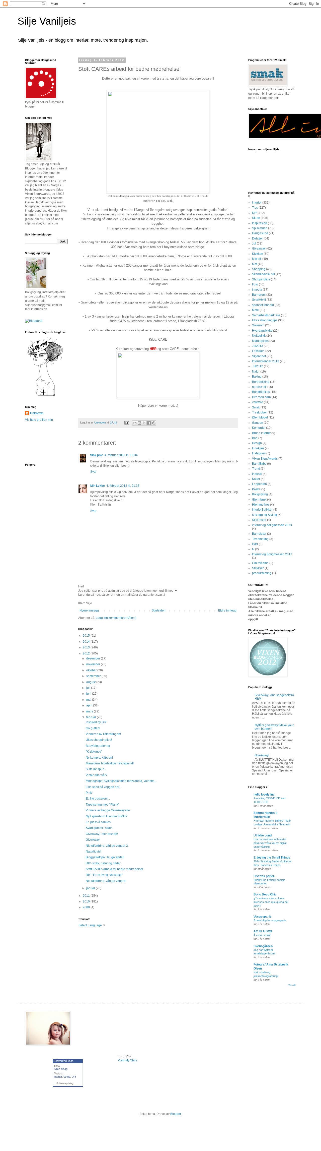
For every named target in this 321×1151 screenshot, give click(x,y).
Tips (255, 207)
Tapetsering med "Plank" (102, 804)
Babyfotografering (98, 746)
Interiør (257, 202)
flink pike (96, 455)
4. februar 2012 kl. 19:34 (121, 455)
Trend (256, 468)
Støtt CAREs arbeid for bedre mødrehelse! (114, 869)
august (91, 682)
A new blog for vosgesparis (270, 920)
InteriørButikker (262, 509)
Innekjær (258, 448)
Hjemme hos (260, 504)
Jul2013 (257, 346)
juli (88, 688)
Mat (254, 264)
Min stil (257, 259)
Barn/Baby (259, 463)
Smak (256, 407)
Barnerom (259, 294)
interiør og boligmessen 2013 (272, 525)
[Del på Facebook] (148, 423)
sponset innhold (263, 305)
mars (90, 711)
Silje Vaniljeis (47, 21)
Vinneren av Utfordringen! (103, 734)
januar (91, 888)
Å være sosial (262, 935)
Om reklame (260, 563)
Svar (93, 471)
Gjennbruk (259, 499)
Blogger (175, 1114)
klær (255, 544)
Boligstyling (260, 494)
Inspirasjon (259, 223)
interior (58, 1076)
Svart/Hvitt (259, 299)
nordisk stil (259, 387)
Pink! (89, 793)
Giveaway (259, 248)
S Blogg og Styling (264, 515)
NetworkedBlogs (63, 1060)
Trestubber (259, 412)
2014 (87, 641)
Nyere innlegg (89, 610)
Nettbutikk (259, 335)
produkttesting (261, 573)
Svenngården (263, 946)
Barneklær (259, 533)
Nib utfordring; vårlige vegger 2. (107, 845)
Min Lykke (97, 486)
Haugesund (260, 233)
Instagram (259, 453)
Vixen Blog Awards (265, 458)
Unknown (36, 413)
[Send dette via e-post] (134, 423)
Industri (257, 474)
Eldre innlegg (227, 610)
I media (257, 289)
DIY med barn (261, 397)
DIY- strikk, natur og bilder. (103, 863)
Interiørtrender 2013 (265, 361)
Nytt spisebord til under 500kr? (106, 816)
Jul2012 (257, 366)
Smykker (258, 568)
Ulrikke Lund (263, 835)
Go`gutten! (93, 728)
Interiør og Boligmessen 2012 (272, 554)
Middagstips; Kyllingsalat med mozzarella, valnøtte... (121, 781)
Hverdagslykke (262, 330)
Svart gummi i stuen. (99, 828)
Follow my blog (64, 1083)
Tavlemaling (260, 539)
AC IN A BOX (263, 931)
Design (257, 443)
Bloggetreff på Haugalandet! (105, 857)
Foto (255, 284)
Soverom (258, 325)
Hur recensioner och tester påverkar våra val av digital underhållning (270, 843)
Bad (255, 438)
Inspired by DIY (96, 722)
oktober (91, 670)
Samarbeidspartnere (266, 315)
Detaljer (257, 238)
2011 (87, 895)
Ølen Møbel (260, 417)
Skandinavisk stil (263, 274)
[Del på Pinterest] (153, 423)
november (93, 664)
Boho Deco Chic (265, 894)
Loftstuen (258, 351)
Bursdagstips (261, 392)
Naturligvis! (93, 851)
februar (91, 717)
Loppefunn (259, 484)
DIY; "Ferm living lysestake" (104, 875)
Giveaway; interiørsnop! (102, 834)
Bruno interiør (261, 433)
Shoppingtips (261, 279)
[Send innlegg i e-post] (126, 422)
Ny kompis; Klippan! (99, 757)
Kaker (256, 479)
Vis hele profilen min (39, 419)
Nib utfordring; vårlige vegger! (106, 881)
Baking (257, 376)
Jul (254, 243)
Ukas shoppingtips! (99, 740)
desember (93, 658)
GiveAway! (93, 839)
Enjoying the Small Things (272, 857)
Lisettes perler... (265, 876)
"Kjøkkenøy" (94, 751)
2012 (87, 653)
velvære (257, 402)
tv (253, 549)
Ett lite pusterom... (98, 798)
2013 (87, 647)
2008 (87, 907)
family (66, 1076)
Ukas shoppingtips (264, 320)
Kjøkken (257, 254)
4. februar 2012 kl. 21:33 (122, 486)
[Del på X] (144, 423)
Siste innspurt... (96, 769)
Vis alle (292, 985)
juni (89, 693)
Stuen (256, 218)
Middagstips (260, 341)
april (89, 705)
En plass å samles (98, 822)
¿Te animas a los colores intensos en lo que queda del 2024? (271, 902)
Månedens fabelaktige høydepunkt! (110, 763)
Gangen (257, 423)
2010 (87, 901)
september (94, 676)
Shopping (258, 269)
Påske (256, 489)
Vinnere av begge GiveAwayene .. (109, 810)
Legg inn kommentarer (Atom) (116, 618)
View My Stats (127, 1060)
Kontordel (258, 428)
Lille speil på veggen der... (103, 787)
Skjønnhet (259, 356)
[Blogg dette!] (139, 423)
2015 (87, 635)
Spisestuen (259, 228)
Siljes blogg (60, 1068)
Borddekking (260, 382)
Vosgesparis (262, 916)
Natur (256, 371)
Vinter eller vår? (96, 775)
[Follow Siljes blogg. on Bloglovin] (45, 395)
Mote (255, 310)
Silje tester (259, 520)
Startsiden (159, 610)
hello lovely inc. (264, 794)
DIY (254, 213)
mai (89, 699)
